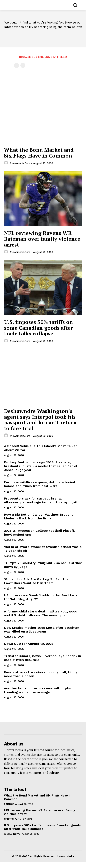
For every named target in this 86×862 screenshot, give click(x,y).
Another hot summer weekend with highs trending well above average (37, 690)
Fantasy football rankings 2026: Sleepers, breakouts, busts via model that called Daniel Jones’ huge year (40, 466)
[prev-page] (16, 65)
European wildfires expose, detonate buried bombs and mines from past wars (39, 484)
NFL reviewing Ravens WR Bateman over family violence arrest (42, 238)
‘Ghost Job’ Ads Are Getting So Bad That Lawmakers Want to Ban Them (37, 581)
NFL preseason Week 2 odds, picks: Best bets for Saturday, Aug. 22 (41, 597)
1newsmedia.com (20, 163)
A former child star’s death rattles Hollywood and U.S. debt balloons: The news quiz (40, 613)
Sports (8, 819)
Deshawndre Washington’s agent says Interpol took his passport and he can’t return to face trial (40, 419)
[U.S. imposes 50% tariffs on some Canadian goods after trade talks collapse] (43, 287)
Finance (9, 804)
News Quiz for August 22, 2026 (29, 644)
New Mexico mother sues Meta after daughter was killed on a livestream (41, 629)
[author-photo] (6, 163)
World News (12, 833)
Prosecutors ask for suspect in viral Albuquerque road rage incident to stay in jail (40, 500)
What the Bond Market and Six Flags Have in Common (39, 152)
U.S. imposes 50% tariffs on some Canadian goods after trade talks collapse (38, 327)
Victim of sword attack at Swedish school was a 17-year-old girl (42, 549)
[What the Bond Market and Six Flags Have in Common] (43, 115)
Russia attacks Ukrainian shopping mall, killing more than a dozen (40, 674)
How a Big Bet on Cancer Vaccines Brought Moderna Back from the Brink (38, 516)
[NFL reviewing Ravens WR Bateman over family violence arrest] (43, 198)
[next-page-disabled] (22, 65)
